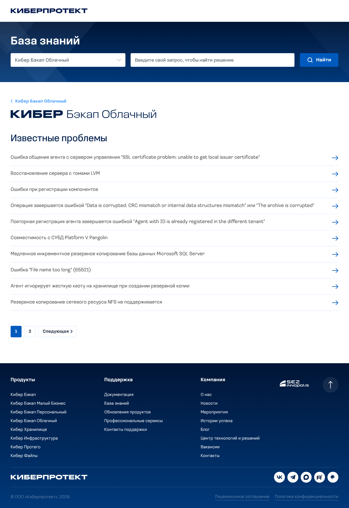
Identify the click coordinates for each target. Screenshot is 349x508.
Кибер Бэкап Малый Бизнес (38, 403)
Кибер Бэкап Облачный (41, 101)
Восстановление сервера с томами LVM (55, 173)
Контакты (210, 456)
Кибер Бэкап (23, 395)
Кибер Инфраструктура (34, 438)
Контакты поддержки (125, 430)
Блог (205, 430)
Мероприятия (214, 412)
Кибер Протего (26, 447)
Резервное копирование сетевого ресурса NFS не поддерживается (86, 302)
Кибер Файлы (24, 456)
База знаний (116, 403)
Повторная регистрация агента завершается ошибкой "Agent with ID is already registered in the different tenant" (138, 222)
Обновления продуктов (127, 412)
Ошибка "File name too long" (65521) (51, 270)
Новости (209, 403)
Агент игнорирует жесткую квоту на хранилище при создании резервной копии (100, 286)
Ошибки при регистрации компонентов (54, 189)
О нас (206, 395)
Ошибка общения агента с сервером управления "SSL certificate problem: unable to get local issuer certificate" (135, 157)
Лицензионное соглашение (242, 497)
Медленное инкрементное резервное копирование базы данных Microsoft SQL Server (108, 254)
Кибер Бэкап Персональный (39, 412)
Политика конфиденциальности (306, 497)
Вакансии (210, 447)
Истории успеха (217, 421)
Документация (119, 395)
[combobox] (68, 60)
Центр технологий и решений (230, 438)
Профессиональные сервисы (133, 421)
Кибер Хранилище (29, 430)
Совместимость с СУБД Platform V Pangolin (59, 238)
